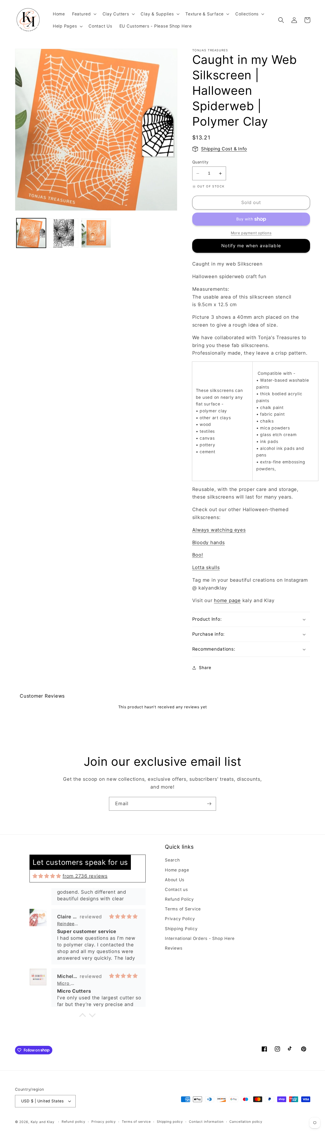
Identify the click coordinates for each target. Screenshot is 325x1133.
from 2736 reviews (85, 876)
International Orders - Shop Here (200, 938)
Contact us (176, 889)
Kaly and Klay (42, 1122)
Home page (177, 869)
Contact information (206, 1121)
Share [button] (205, 667)
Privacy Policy (180, 918)
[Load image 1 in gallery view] (31, 233)
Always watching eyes (219, 530)
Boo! (197, 555)
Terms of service (136, 1121)
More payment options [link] (251, 233)
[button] (84, 14)
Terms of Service (183, 908)
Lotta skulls (206, 567)
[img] (47, 876)
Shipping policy (170, 1121)
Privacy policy (103, 1121)
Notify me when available (251, 245)
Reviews (173, 948)
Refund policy (73, 1121)
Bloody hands (208, 542)
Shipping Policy (181, 928)
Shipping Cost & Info (224, 149)
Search (172, 859)
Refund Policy (179, 899)
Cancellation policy (245, 1121)
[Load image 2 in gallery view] (63, 233)
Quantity (200, 162)
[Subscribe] (209, 804)
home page (227, 600)
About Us (174, 879)
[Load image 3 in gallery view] (96, 233)
